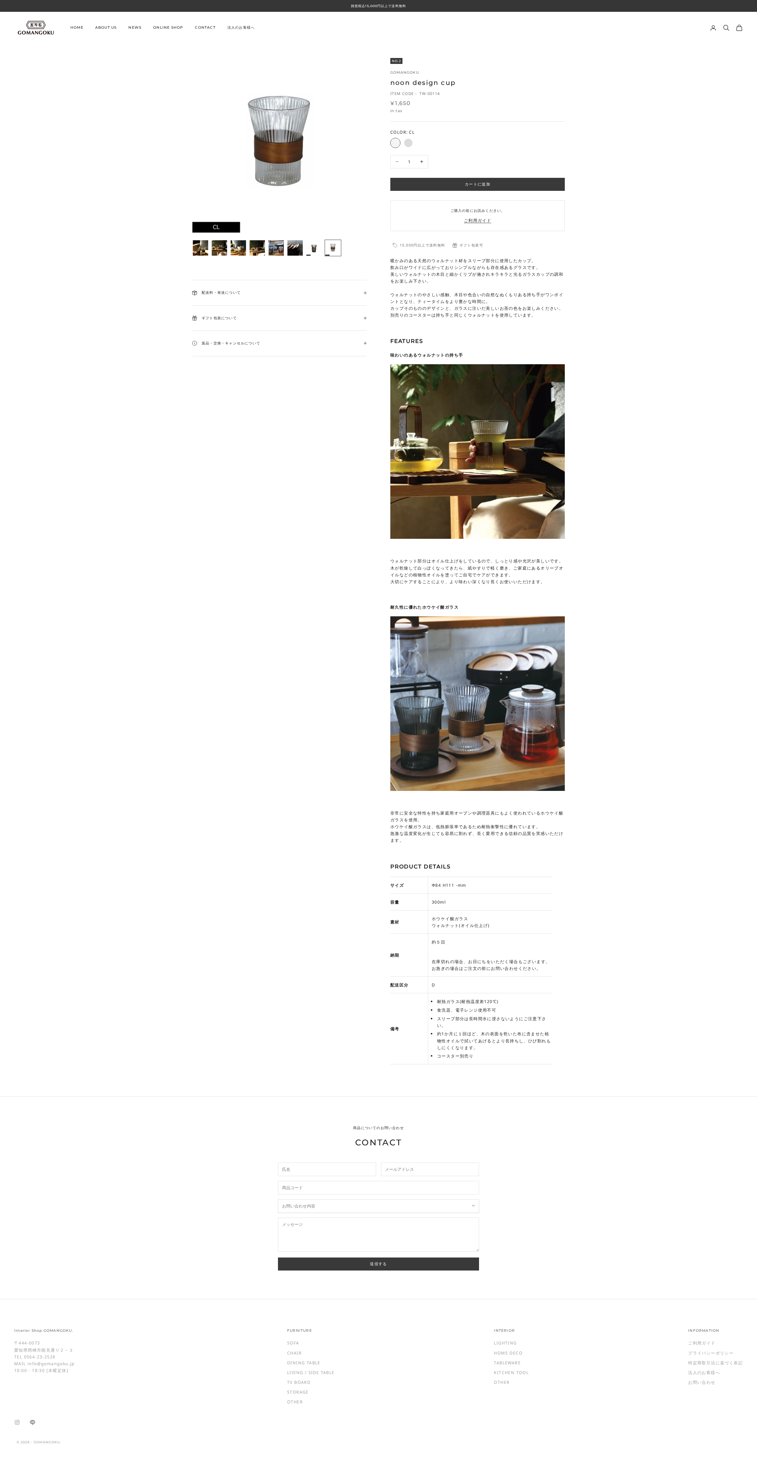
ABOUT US (106, 27)
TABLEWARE (507, 1363)
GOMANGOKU (404, 72)
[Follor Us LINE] (32, 1422)
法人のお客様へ (241, 27)
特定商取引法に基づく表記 (715, 1363)
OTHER (295, 1402)
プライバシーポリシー (711, 1353)
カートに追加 (477, 184)
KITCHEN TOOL (511, 1372)
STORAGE (298, 1392)
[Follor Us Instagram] (17, 1422)
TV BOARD (298, 1382)
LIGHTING (505, 1343)
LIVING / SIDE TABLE (311, 1372)
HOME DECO (508, 1353)
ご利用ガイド (477, 220)
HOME (76, 27)
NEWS (134, 27)
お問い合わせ (701, 1382)
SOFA (293, 1343)
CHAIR (294, 1353)
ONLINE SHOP (168, 27)
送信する (378, 1263)
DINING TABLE (304, 1363)
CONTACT (205, 27)
